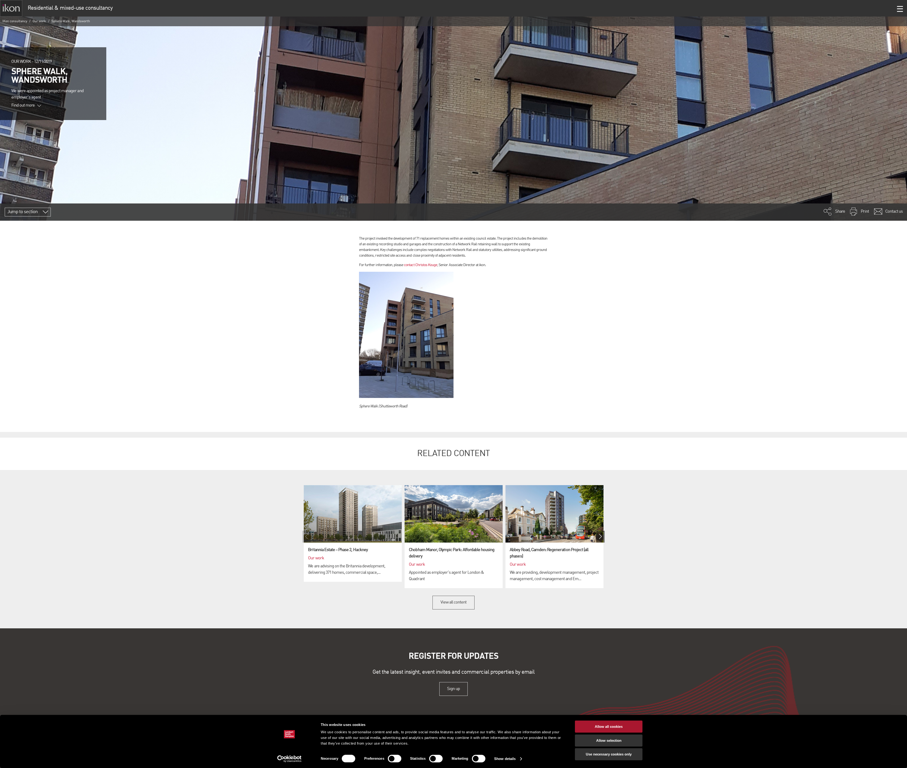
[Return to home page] (11, 8)
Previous (306, 537)
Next (600, 537)
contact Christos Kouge (420, 265)
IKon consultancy (14, 21)
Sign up (453, 689)
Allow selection (608, 740)
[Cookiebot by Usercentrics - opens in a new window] (289, 758)
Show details (505, 759)
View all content (454, 602)
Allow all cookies (609, 727)
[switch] (394, 758)
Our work (39, 21)
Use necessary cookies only (609, 754)
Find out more (23, 105)
